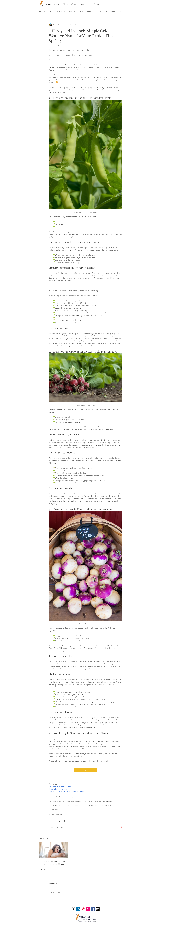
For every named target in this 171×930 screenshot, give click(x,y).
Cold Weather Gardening (108, 805)
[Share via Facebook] (50, 821)
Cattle (99, 11)
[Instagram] (88, 909)
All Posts (42, 11)
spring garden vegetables (74, 802)
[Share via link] (64, 821)
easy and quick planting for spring (104, 802)
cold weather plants (55, 805)
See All (130, 838)
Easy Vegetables (54, 809)
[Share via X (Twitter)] (55, 821)
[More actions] (121, 25)
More (121, 11)
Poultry (51, 11)
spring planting (88, 802)
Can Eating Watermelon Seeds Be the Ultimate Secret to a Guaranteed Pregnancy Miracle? (53, 862)
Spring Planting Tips (92, 805)
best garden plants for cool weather (73, 805)
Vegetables (59, 814)
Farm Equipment (110, 11)
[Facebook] (93, 909)
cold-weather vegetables (57, 802)
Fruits (81, 11)
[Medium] (98, 909)
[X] (73, 909)
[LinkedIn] (78, 909)
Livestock (90, 11)
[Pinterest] (83, 909)
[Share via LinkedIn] (59, 821)
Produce (72, 11)
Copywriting (61, 11)
